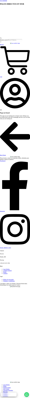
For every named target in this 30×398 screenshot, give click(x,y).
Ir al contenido (3, 0)
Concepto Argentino (8, 390)
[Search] (0, 41)
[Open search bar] (1, 38)
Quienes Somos (7, 387)
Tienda (4, 386)
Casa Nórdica (6, 384)
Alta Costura (6, 389)
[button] (26, 394)
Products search (4, 40)
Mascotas (5, 391)
